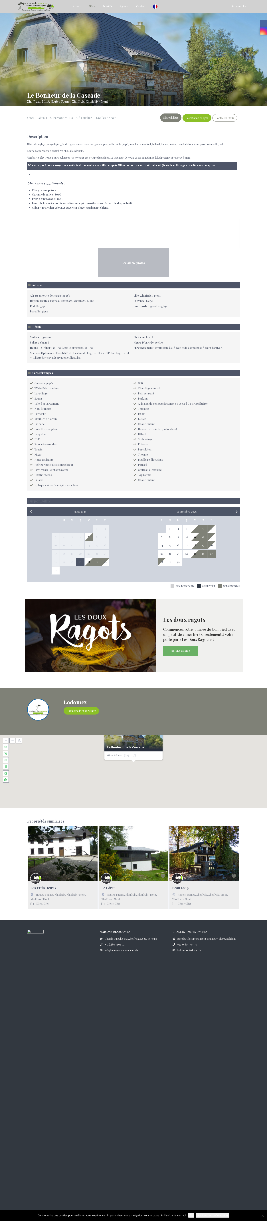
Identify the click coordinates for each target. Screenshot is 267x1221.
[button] (133, 766)
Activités (107, 6)
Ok (191, 1215)
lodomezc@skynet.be (189, 950)
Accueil (77, 6)
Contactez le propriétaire (81, 711)
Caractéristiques (42, 373)
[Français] (156, 6)
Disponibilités (170, 117)
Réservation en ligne (197, 118)
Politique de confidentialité (212, 1215)
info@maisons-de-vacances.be (122, 950)
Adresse (37, 285)
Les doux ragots (184, 619)
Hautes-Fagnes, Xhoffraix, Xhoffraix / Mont (79, 101)
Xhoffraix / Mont (38, 101)
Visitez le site (180, 650)
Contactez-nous (224, 118)
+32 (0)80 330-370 (187, 944)
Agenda (124, 6)
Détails (36, 327)
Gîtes (92, 6)
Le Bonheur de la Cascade (125, 747)
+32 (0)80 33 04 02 (114, 944)
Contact (140, 6)
